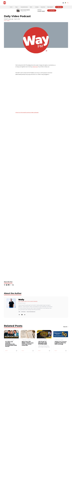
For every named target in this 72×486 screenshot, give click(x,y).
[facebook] (8, 284)
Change (44, 9)
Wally (21, 300)
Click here (35, 66)
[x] (11, 284)
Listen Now (52, 10)
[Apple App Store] (63, 3)
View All (65, 326)
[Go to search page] (68, 3)
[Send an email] (19, 315)
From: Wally (7, 20)
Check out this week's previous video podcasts (26, 112)
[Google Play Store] (65, 2)
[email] (4, 284)
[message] (6, 284)
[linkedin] (13, 284)
